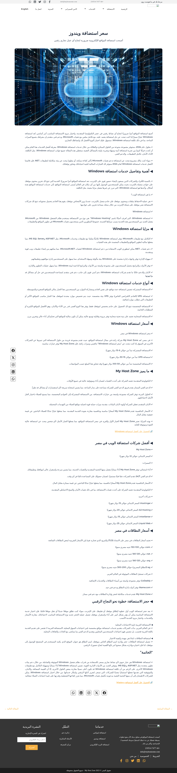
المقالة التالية (11, 709)
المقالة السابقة (164, 709)
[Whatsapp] (13, 378)
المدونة (50, 9)
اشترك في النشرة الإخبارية (36, 733)
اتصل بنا (38, 9)
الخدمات (92, 9)
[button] (106, 9)
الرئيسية (124, 9)
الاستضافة (111, 9)
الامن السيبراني (71, 9)
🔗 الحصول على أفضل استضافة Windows (134, 431)
